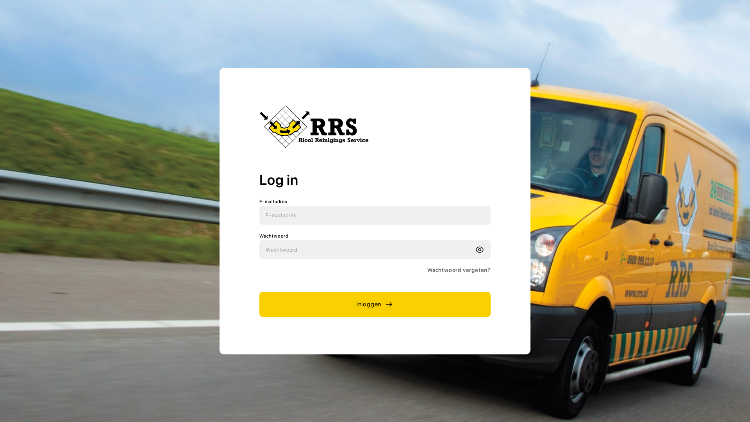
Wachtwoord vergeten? (459, 270)
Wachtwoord (274, 236)
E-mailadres (273, 201)
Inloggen (368, 304)
